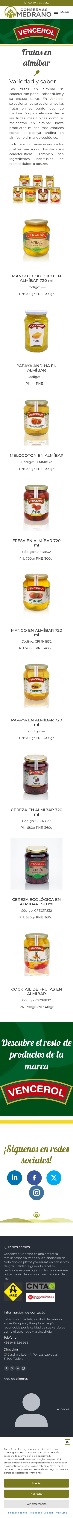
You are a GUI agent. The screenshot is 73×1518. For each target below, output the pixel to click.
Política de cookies (16, 1512)
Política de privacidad (41, 1512)
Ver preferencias (37, 1503)
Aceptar (36, 1483)
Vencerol (57, 99)
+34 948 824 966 (39, 2)
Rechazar (36, 1493)
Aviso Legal (61, 1512)
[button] (67, 1442)
